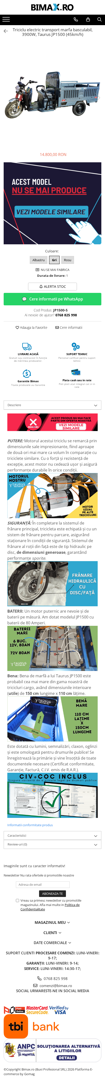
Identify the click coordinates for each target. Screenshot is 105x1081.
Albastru (38, 260)
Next (97, 98)
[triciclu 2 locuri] (52, 423)
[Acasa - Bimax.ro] (52, 7)
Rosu (67, 260)
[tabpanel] (52, 93)
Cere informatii (70, 327)
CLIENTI (50, 932)
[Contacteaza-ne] (75, 19)
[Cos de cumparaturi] (88, 19)
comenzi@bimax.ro (55, 985)
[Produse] (6, 20)
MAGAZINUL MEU (51, 922)
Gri (54, 260)
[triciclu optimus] (52, 204)
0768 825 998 (55, 978)
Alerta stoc (55, 286)
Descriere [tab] (14, 405)
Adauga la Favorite (33, 327)
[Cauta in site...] (99, 19)
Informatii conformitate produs (30, 825)
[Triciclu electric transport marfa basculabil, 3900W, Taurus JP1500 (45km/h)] (52, 93)
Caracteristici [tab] (17, 835)
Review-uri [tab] (17, 844)
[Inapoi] (3, 31)
